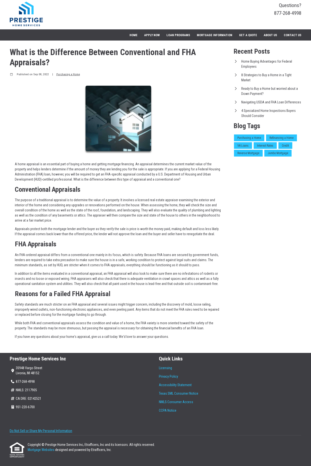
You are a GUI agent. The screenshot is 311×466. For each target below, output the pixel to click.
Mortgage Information (214, 35)
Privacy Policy (168, 376)
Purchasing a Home (68, 74)
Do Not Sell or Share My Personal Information (41, 431)
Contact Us (292, 35)
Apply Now (152, 35)
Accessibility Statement (175, 385)
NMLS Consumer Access (176, 402)
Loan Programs (178, 35)
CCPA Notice (167, 410)
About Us (270, 35)
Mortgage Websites (41, 450)
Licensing (165, 368)
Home (134, 35)
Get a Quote (248, 35)
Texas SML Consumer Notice (178, 393)
